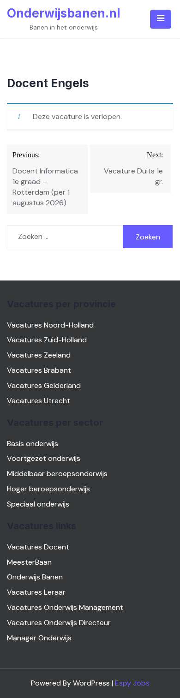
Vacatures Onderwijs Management (65, 607)
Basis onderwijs (32, 443)
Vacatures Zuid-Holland (47, 340)
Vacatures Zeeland (39, 355)
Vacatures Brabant (39, 370)
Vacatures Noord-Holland (50, 325)
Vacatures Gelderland (44, 385)
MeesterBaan (29, 562)
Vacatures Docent (38, 547)
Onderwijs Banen (35, 577)
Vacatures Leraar (36, 592)
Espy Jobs (132, 683)
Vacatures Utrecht (38, 401)
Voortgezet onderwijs (43, 458)
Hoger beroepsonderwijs (48, 489)
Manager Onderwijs (39, 638)
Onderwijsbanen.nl (63, 13)
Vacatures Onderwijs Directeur (59, 622)
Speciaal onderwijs (38, 504)
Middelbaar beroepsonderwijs (57, 473)
